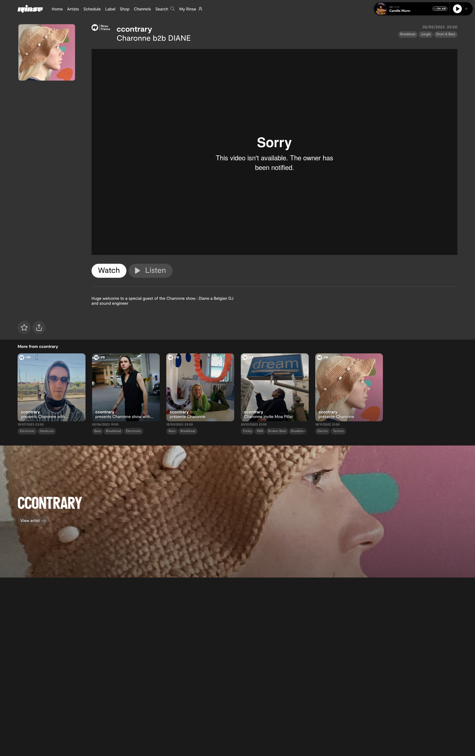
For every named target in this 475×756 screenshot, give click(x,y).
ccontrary (134, 28)
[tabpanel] (274, 152)
